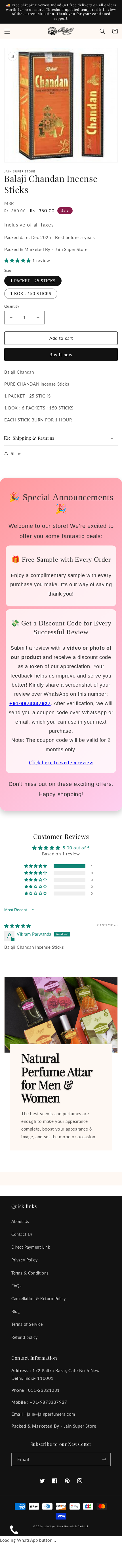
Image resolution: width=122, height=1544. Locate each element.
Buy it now (61, 354)
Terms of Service (27, 1324)
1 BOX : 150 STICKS (30, 293)
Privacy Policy (24, 1259)
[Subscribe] (104, 1459)
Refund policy (24, 1337)
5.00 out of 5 (76, 847)
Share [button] (16, 453)
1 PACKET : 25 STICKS (33, 280)
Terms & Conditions (30, 1273)
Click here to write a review (61, 762)
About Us (20, 1221)
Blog (15, 1311)
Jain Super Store (53, 1526)
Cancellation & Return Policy (38, 1298)
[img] (17, 925)
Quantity (11, 306)
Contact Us (22, 1234)
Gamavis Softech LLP (76, 1526)
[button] (7, 31)
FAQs (16, 1285)
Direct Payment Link (30, 1247)
